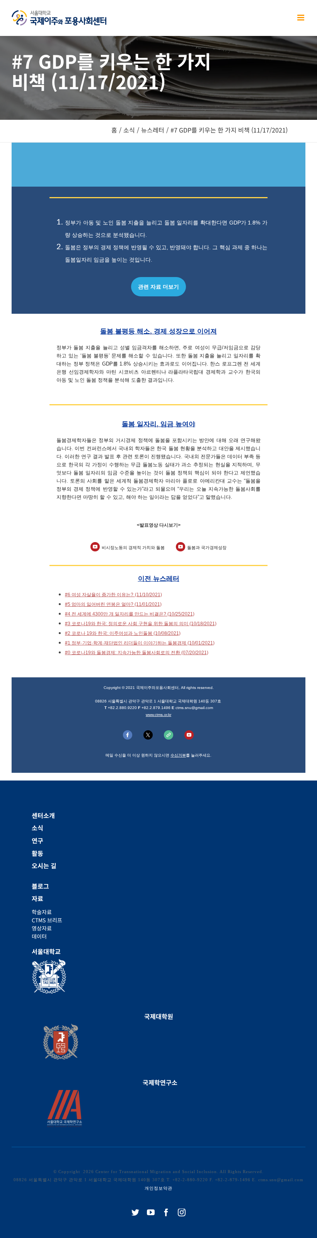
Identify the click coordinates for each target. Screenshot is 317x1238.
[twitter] (135, 1212)
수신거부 (178, 755)
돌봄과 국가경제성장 (207, 547)
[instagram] (182, 1212)
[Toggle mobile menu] (301, 18)
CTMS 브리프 (47, 920)
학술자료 (42, 912)
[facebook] (166, 1212)
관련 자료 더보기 (158, 286)
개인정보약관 (158, 1188)
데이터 (39, 936)
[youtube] (151, 1212)
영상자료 (42, 928)
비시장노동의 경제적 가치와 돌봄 (133, 547)
